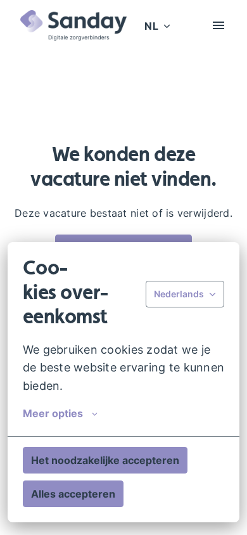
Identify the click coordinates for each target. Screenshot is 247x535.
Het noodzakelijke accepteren (105, 460)
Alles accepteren (73, 493)
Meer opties (53, 413)
